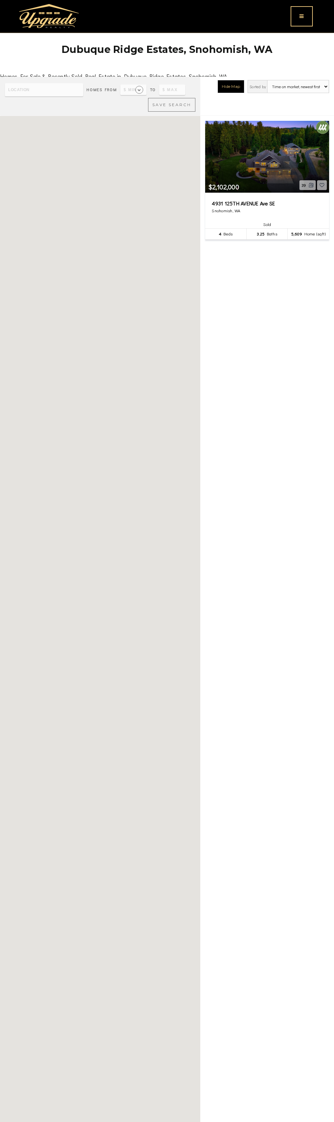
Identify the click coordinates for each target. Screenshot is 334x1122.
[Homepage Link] (49, 15)
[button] (100, 630)
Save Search (171, 104)
